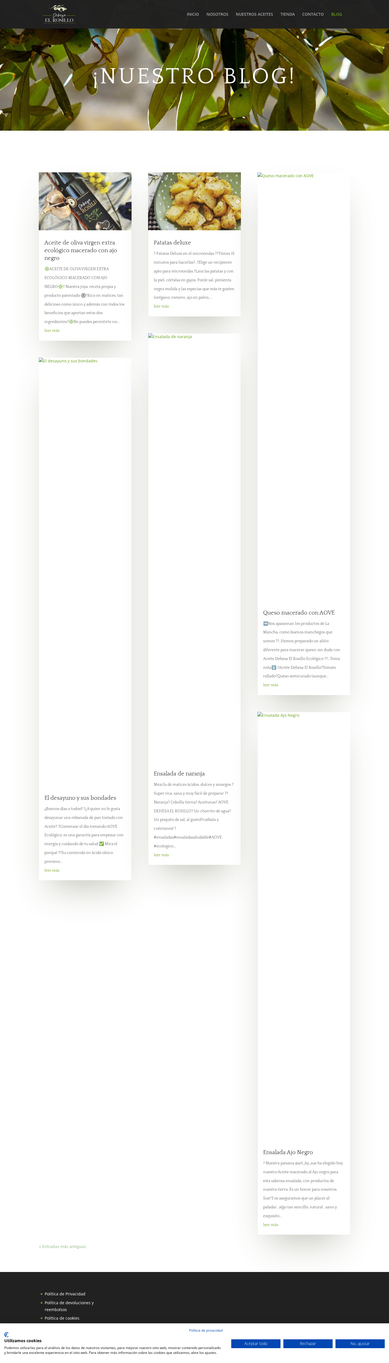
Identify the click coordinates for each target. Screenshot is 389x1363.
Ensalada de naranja (179, 774)
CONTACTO (313, 14)
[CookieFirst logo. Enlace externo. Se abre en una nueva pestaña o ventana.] (6, 1334)
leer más (52, 330)
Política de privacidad (206, 1330)
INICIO (193, 14)
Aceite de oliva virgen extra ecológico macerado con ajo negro (80, 250)
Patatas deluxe (172, 243)
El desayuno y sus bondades (80, 798)
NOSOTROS (217, 14)
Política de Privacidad (65, 1294)
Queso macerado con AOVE (299, 613)
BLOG (336, 14)
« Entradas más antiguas (62, 1246)
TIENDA (288, 14)
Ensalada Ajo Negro (288, 1152)
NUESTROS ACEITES (254, 14)
